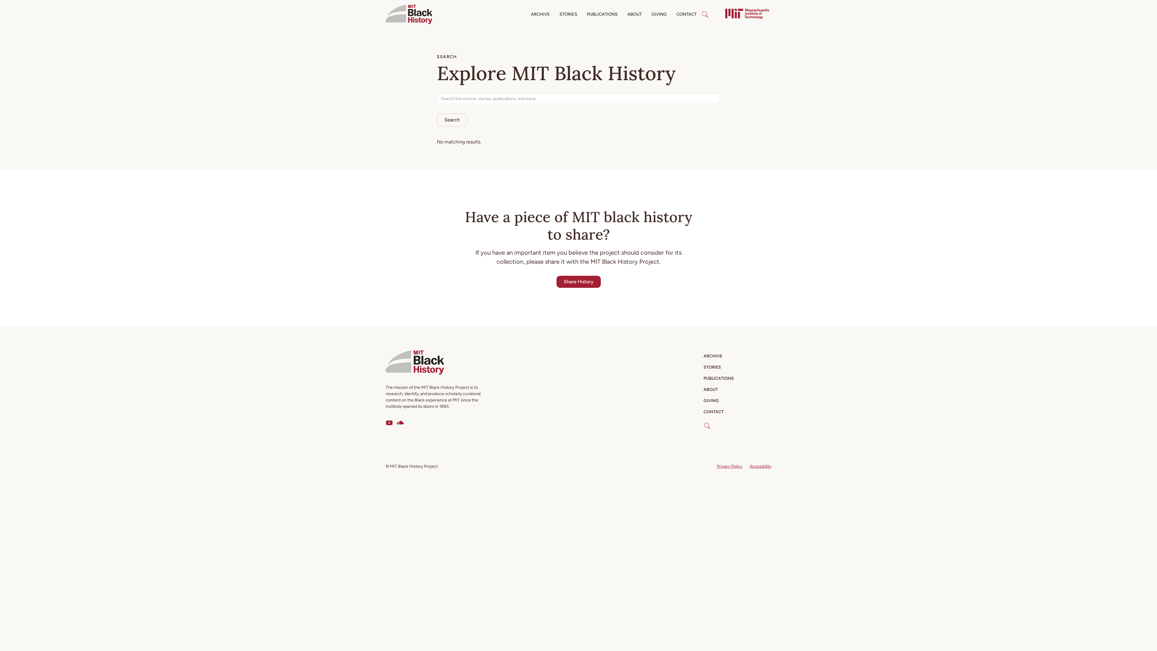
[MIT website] (747, 14)
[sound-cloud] (400, 422)
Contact (686, 14)
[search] (705, 14)
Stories (568, 14)
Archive (540, 14)
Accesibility (760, 466)
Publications (602, 14)
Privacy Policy (729, 466)
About (634, 14)
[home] (409, 14)
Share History (579, 282)
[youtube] (389, 422)
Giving (659, 14)
